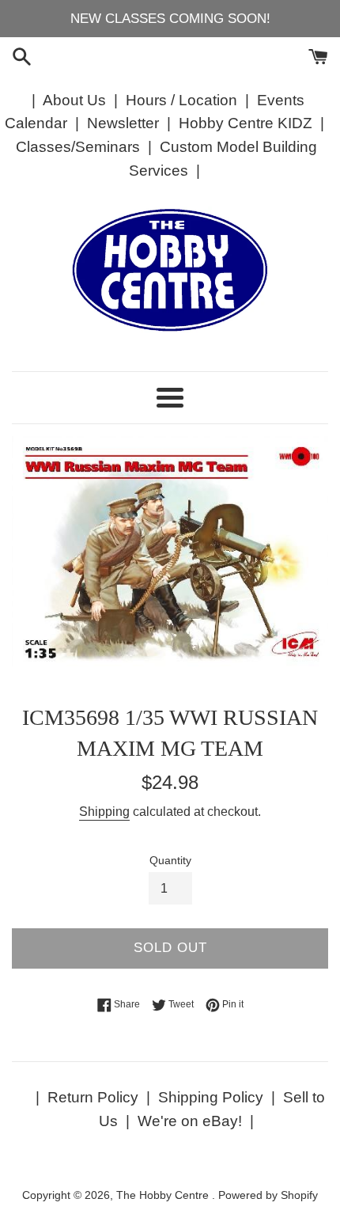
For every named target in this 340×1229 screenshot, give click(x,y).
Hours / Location (181, 100)
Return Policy (92, 1097)
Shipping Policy (210, 1097)
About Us (74, 100)
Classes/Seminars (78, 146)
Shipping (104, 811)
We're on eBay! (190, 1121)
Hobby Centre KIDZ (245, 123)
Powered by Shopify (268, 1195)
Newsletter (123, 123)
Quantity (170, 861)
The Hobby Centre (164, 1195)
